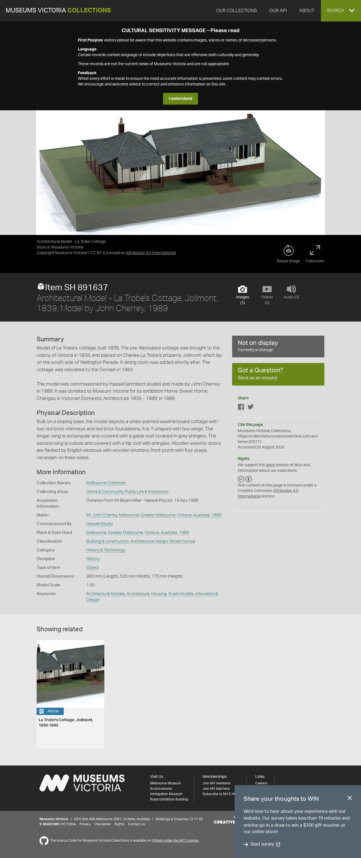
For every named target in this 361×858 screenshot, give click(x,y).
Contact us (136, 824)
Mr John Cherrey (101, 515)
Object (92, 568)
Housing (159, 594)
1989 (216, 515)
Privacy (85, 824)
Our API (278, 10)
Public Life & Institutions (147, 492)
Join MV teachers (216, 788)
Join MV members (216, 783)
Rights (119, 824)
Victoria (184, 515)
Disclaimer (102, 824)
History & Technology (105, 550)
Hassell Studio (99, 524)
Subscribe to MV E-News (221, 794)
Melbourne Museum (165, 783)
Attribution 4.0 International (150, 253)
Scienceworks (161, 788)
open (270, 465)
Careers (261, 783)
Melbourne (129, 515)
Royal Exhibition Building (169, 799)
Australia (201, 515)
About (306, 10)
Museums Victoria (58, 11)
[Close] (349, 799)
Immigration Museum (166, 794)
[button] (341, 10)
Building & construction (107, 541)
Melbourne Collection (106, 483)
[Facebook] (241, 408)
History (93, 559)
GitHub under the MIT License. (175, 840)
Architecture (138, 594)
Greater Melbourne (157, 515)
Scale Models (181, 594)
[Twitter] (250, 408)
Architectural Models (105, 594)
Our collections (236, 10)
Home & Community (104, 492)
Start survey (262, 844)
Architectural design (149, 541)
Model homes (182, 541)
